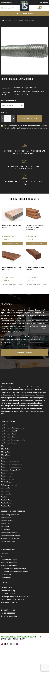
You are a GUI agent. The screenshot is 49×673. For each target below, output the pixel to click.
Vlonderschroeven (8, 542)
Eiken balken (5, 449)
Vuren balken (6, 488)
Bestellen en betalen (9, 562)
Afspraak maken (24, 352)
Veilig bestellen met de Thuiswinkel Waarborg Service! (19, 637)
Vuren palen (5, 491)
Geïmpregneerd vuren (9, 485)
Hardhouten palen (8, 437)
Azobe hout (5, 497)
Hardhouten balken (8, 434)
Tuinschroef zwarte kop (10, 539)
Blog (3, 556)
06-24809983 (8, 613)
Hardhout (4, 425)
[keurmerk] (11, 644)
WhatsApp (7, 2)
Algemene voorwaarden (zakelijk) (13, 568)
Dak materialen (7, 521)
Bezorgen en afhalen (9, 565)
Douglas (4, 458)
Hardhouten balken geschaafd (12, 428)
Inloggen (44, 2)
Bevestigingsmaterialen (10, 515)
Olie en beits (5, 524)
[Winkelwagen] (39, 9)
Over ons (4, 553)
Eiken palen (5, 452)
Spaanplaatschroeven (9, 533)
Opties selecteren (12, 243)
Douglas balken (7, 473)
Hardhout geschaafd (9, 431)
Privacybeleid (6, 574)
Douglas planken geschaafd (11, 464)
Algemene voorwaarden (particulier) (14, 571)
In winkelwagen (29, 118)
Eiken (3, 446)
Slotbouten (5, 530)
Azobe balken (6, 500)
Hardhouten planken (9, 443)
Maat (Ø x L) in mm (8, 100)
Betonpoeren (6, 518)
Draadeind (5, 527)
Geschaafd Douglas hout (10, 470)
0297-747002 (8, 610)
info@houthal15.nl (9, 616)
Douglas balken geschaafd (11, 467)
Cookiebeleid (6, 577)
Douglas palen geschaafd (10, 461)
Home (3, 21)
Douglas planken (7, 479)
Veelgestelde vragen (9, 559)
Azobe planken (6, 503)
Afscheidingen (6, 482)
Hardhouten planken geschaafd (13, 440)
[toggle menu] (46, 8)
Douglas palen (6, 476)
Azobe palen (6, 506)
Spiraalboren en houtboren (11, 536)
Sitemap (22, 639)
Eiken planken (6, 455)
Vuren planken (6, 494)
